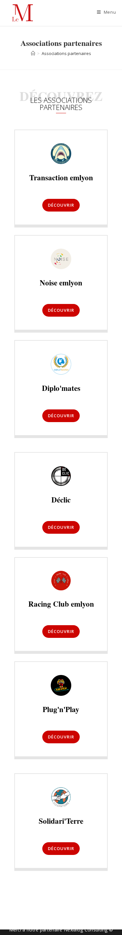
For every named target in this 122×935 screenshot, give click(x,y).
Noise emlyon (61, 282)
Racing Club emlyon (61, 603)
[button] (61, 205)
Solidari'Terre (61, 820)
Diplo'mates (61, 387)
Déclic (61, 499)
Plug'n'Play (61, 709)
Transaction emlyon (61, 177)
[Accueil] (33, 53)
